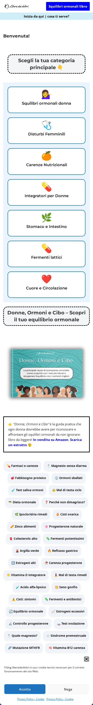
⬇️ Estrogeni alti (23, 563)
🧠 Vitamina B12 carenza (66, 648)
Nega (68, 689)
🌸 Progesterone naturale (64, 526)
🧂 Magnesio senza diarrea (67, 466)
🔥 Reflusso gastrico (63, 551)
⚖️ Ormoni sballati (68, 478)
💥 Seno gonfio (66, 587)
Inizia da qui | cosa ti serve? (46, 16)
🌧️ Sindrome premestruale (66, 636)
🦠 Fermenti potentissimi (65, 538)
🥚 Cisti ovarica (67, 514)
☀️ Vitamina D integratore (25, 575)
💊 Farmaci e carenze (22, 466)
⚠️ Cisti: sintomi (24, 599)
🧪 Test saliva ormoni (27, 490)
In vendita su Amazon (50, 439)
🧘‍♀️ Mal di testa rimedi (70, 575)
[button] (86, 659)
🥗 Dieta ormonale (22, 502)
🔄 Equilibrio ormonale (26, 611)
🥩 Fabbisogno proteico (28, 478)
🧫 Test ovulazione (71, 623)
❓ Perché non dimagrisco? (65, 502)
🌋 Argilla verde (27, 551)
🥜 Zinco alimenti (23, 526)
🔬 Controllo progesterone (28, 623)
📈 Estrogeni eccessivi (68, 611)
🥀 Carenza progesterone (63, 563)
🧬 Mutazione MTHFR (24, 648)
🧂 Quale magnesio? (22, 636)
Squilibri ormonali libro (68, 6)
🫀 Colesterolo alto (23, 538)
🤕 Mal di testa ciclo (67, 490)
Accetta (25, 689)
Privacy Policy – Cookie (30, 699)
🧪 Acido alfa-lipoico (31, 587)
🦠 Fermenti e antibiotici (63, 599)
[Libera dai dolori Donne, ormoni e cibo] (16, 6)
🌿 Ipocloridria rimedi (31, 514)
